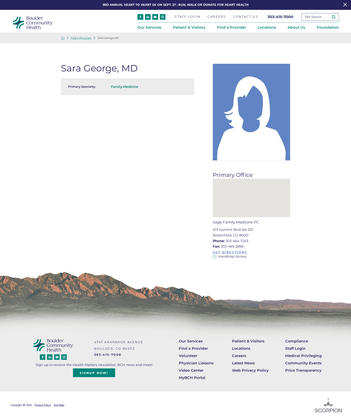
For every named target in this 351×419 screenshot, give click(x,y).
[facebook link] (140, 17)
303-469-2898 (228, 246)
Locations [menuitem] (267, 27)
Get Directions (230, 252)
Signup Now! (94, 373)
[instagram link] (162, 17)
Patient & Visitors (248, 341)
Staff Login (295, 348)
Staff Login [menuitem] (187, 16)
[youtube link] (155, 17)
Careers (239, 356)
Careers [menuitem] (216, 16)
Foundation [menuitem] (328, 27)
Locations (241, 348)
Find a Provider (193, 348)
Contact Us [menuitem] (245, 16)
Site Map (59, 405)
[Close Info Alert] (345, 5)
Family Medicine (124, 87)
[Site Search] (335, 17)
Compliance (296, 341)
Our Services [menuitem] (149, 27)
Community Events (303, 363)
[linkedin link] (148, 17)
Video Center (191, 370)
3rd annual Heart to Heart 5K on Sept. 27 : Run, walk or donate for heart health (176, 5)
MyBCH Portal (192, 378)
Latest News (243, 363)
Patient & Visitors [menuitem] (189, 27)
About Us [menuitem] (296, 27)
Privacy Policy (43, 405)
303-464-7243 (230, 241)
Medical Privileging (303, 356)
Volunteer (188, 356)
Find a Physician (81, 38)
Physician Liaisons (196, 363)
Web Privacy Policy (250, 370)
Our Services (191, 341)
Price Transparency (303, 370)
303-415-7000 (280, 17)
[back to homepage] (63, 38)
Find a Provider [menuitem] (231, 27)
